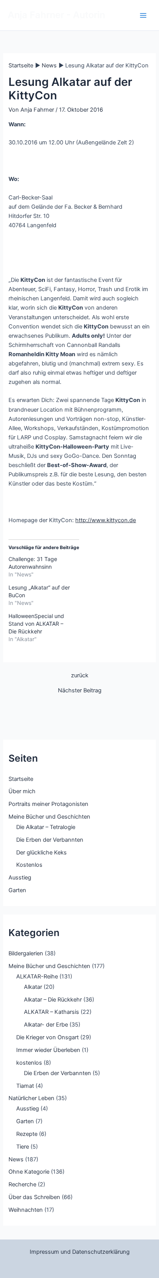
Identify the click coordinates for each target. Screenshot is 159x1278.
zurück (79, 675)
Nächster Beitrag (79, 690)
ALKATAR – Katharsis (51, 1011)
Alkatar (33, 986)
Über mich (22, 791)
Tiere (22, 1146)
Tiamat (25, 1085)
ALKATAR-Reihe (37, 976)
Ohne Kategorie (28, 1171)
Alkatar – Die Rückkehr (53, 999)
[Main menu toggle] (143, 15)
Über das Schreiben (34, 1197)
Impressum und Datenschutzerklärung (80, 1251)
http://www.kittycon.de (105, 520)
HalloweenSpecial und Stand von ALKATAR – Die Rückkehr (36, 624)
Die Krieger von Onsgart (47, 1037)
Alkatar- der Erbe (46, 1024)
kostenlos (29, 1062)
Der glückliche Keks (41, 852)
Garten (17, 890)
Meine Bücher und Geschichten (49, 816)
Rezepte (26, 1134)
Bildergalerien (25, 953)
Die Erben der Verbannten (49, 839)
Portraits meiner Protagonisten (48, 804)
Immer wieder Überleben (48, 1050)
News (16, 1159)
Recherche (22, 1184)
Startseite (20, 779)
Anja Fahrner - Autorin (56, 14)
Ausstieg (19, 877)
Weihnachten (25, 1209)
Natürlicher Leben (31, 1098)
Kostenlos (29, 864)
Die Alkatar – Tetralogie (45, 827)
